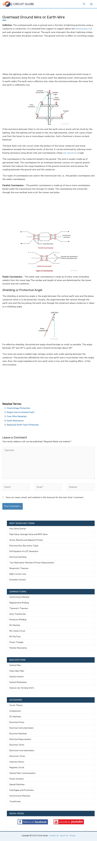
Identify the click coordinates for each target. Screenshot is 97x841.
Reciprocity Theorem (18, 568)
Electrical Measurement (20, 739)
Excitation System (17, 579)
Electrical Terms (16, 744)
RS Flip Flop (14, 636)
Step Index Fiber (16, 671)
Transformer (15, 801)
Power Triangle (16, 642)
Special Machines (17, 784)
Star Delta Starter (17, 528)
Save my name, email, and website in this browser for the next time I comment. (45, 497)
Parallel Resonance (18, 648)
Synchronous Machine (19, 597)
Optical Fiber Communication (22, 773)
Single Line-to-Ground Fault (20, 412)
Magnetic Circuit (16, 767)
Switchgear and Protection (21, 790)
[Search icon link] (84, 4)
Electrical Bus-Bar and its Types (23, 545)
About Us (64, 835)
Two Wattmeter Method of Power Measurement (31, 562)
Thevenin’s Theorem (18, 608)
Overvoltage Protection (18, 408)
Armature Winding (17, 619)
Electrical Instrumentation (21, 728)
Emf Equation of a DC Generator (23, 551)
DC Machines (15, 716)
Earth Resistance (15, 420)
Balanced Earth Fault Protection (23, 424)
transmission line (83, 28)
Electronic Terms (17, 756)
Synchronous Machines (19, 795)
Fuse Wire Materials (17, 416)
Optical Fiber (15, 665)
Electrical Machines (18, 733)
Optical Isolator (16, 676)
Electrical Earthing (17, 557)
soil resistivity (70, 152)
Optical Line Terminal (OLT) (21, 688)
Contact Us (54, 835)
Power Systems (16, 778)
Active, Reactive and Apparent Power (26, 540)
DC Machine (14, 625)
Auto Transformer (17, 614)
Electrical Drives (16, 722)
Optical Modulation (18, 682)
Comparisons (15, 711)
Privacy (72, 835)
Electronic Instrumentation (21, 750)
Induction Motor (16, 761)
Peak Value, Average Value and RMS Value (28, 534)
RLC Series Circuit (17, 631)
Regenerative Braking (19, 602)
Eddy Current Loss (17, 574)
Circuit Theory (16, 705)
